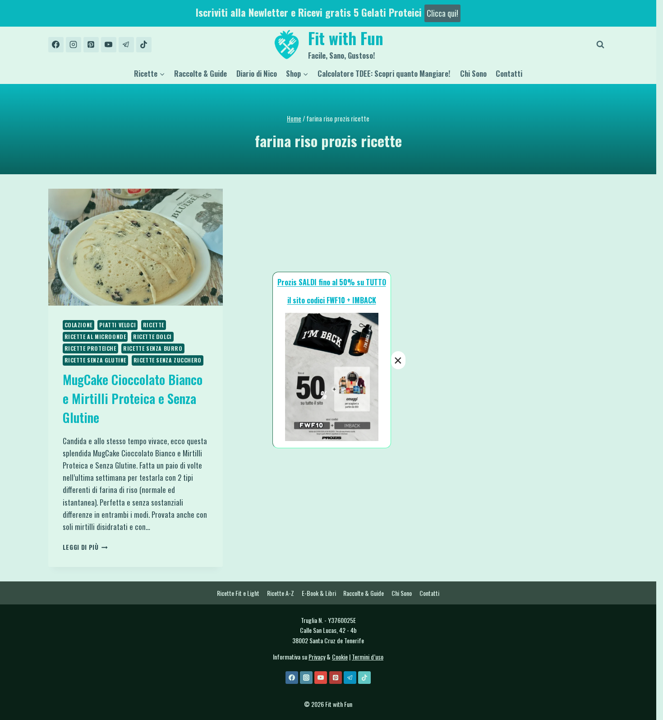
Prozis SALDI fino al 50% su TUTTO (331, 282)
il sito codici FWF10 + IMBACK (331, 300)
